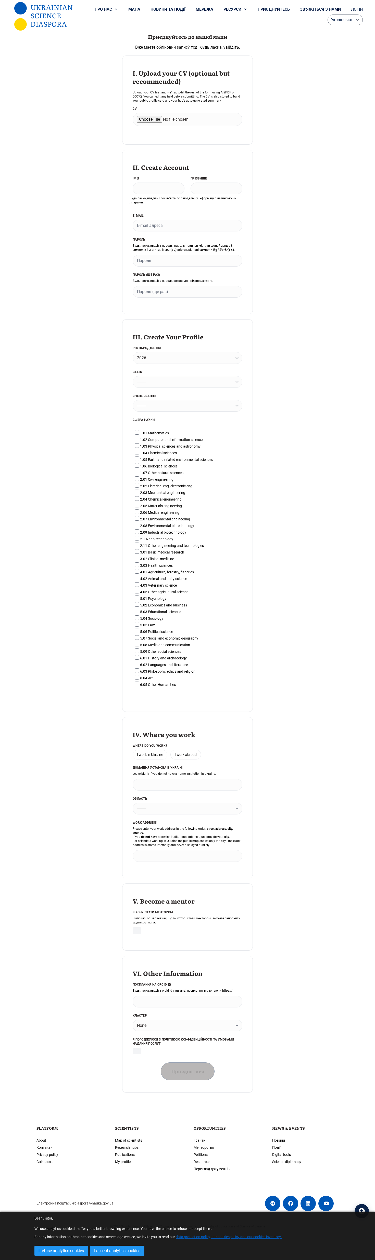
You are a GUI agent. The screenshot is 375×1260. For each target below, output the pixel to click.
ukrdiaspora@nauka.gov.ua (91, 1203)
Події (276, 1147)
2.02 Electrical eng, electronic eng (165, 486)
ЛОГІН (357, 9)
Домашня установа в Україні (158, 767)
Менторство (204, 1147)
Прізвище (199, 178)
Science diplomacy (286, 1162)
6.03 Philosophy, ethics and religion (167, 671)
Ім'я (136, 178)
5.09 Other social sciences (160, 651)
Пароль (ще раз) (146, 274)
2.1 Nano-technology (156, 539)
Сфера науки (144, 420)
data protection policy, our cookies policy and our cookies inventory (229, 1237)
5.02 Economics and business (163, 605)
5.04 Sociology (151, 618)
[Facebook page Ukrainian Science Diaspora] (290, 1203)
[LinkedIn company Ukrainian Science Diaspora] (308, 1203)
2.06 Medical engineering (159, 512)
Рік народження (147, 348)
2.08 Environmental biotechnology (166, 526)
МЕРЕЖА (204, 9)
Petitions (201, 1155)
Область (140, 798)
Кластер (140, 1015)
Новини (278, 1140)
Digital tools (281, 1155)
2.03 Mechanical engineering (162, 493)
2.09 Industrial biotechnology (162, 532)
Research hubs (127, 1147)
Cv (135, 108)
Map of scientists (128, 1140)
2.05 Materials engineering (160, 506)
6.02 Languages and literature (163, 665)
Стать (137, 372)
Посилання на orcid (150, 984)
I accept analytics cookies (117, 1250)
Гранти (199, 1140)
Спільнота (45, 1162)
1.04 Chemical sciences (158, 453)
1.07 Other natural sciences (161, 473)
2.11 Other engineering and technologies (171, 546)
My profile (123, 1162)
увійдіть (231, 47)
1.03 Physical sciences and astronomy (170, 446)
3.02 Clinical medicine (156, 559)
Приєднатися (187, 1071)
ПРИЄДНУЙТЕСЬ (274, 9)
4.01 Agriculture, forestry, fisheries (166, 572)
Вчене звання (144, 396)
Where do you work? (150, 745)
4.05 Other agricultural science (163, 592)
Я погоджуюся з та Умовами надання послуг (183, 1041)
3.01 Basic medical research (161, 552)
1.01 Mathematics (154, 433)
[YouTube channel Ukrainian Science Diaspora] (326, 1203)
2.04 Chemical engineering (160, 499)
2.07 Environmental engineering (164, 519)
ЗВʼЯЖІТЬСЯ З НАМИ (320, 9)
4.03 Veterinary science (158, 585)
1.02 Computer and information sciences (171, 440)
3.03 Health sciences (156, 565)
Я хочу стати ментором (153, 912)
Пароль (139, 239)
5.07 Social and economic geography (168, 638)
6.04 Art (146, 678)
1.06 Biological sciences (158, 466)
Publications (125, 1155)
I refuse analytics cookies (61, 1250)
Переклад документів (212, 1169)
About (41, 1140)
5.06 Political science (156, 632)
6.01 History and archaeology (163, 658)
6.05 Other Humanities (157, 685)
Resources (202, 1162)
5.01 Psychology (152, 599)
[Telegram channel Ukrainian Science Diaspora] (272, 1203)
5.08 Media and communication (164, 645)
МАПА (134, 9)
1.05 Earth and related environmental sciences (176, 460)
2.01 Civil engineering (156, 479)
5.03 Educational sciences (160, 612)
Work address (145, 822)
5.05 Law (147, 625)
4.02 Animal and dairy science (163, 579)
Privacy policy (47, 1155)
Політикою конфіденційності (187, 1039)
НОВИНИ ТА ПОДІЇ (168, 9)
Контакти (44, 1147)
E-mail (138, 215)
